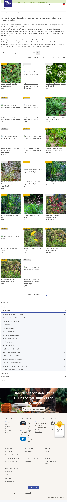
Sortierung (13, 53)
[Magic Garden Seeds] (8, 5)
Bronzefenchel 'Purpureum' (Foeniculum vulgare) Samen (10, 183)
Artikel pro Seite (25, 53)
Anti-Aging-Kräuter (9, 342)
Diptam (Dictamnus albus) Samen (31, 216)
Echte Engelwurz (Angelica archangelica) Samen (9, 280)
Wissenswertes (5, 377)
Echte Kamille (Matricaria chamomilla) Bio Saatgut (31, 280)
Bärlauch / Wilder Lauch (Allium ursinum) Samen (10, 149)
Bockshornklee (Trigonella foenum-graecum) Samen (54, 149)
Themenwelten (6, 310)
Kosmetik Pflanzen (9, 345)
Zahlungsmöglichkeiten (12, 455)
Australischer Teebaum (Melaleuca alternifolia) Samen (10, 118)
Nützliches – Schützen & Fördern (12, 356)
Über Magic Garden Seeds (33, 409)
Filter (5, 53)
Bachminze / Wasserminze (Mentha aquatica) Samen (31, 118)
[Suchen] (64, 8)
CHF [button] (39, 4)
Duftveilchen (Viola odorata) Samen (9, 249)
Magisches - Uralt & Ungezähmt (12, 352)
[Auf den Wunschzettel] (18, 66)
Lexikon (27, 455)
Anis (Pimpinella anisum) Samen (56, 84)
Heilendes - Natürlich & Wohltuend (14, 318)
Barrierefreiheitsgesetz (12, 462)
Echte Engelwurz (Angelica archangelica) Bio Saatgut (54, 249)
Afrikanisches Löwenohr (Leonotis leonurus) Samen (32, 85)
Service (3, 380)
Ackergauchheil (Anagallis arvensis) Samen (9, 85)
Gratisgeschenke (50, 455)
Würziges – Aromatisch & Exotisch (13, 370)
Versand (28, 493)
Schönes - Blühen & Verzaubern (12, 359)
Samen (3, 307)
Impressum (8, 472)
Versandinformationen (12, 458)
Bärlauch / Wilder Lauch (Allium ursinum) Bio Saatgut (55, 118)
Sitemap (47, 458)
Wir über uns (9, 452)
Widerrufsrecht (9, 482)
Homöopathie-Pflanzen (10, 339)
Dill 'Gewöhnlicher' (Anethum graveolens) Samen (55, 183)
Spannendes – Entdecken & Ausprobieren (15, 366)
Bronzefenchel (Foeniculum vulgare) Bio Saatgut (32, 183)
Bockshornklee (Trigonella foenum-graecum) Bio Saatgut (33, 149)
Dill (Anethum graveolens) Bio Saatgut (10, 216)
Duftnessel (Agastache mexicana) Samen (52, 216)
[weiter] (64, 57)
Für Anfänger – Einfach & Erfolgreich (13, 314)
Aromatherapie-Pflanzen (11, 335)
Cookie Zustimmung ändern (51, 463)
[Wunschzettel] (49, 4)
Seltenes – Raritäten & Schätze (12, 363)
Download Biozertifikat (38, 431)
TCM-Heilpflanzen (8, 328)
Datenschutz (9, 478)
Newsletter (28, 462)
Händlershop (29, 452)
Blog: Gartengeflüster (31, 458)
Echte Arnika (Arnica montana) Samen (33, 249)
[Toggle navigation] (2, 4)
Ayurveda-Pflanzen (9, 332)
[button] (45, 4)
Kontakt (47, 452)
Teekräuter (6, 325)
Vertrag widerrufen (33, 487)
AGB (6, 475)
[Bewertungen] (28, 88)
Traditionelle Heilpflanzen (11, 321)
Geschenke (4, 373)
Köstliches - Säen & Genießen (11, 349)
